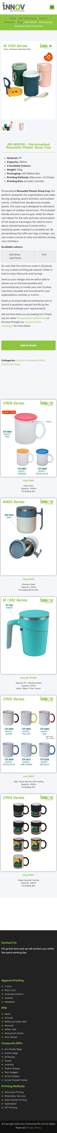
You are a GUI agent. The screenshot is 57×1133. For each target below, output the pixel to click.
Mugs (20, 22)
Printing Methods (13, 1086)
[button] (52, 7)
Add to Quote (28, 345)
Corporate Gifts (12, 1043)
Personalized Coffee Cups (31, 318)
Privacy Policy (34, 1127)
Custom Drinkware (26, 360)
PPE (4, 1008)
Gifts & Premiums (27, 18)
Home (13, 18)
